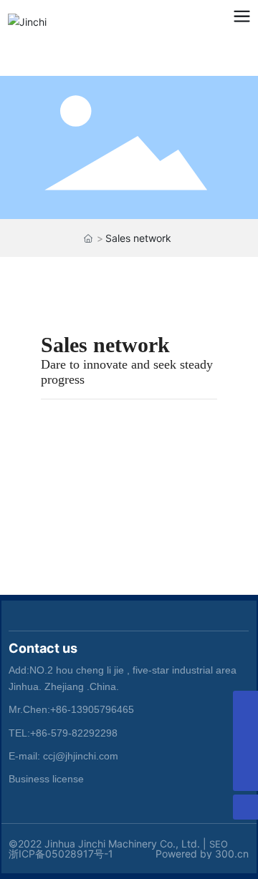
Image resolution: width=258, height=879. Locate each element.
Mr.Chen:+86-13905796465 (71, 709)
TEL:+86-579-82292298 (63, 733)
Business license (46, 779)
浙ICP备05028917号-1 (61, 854)
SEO (218, 844)
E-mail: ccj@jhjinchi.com (63, 756)
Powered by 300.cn (202, 854)
